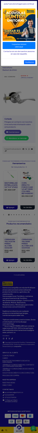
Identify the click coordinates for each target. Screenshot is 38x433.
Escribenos (29, 62)
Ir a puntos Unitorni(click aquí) (19, 45)
